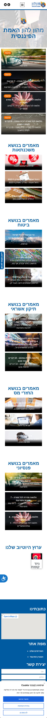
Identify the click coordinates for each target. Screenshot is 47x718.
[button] (22, 5)
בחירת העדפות (23, 706)
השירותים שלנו (36, 651)
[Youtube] (5, 4)
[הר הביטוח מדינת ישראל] (23, 239)
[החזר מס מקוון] (23, 422)
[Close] (44, 683)
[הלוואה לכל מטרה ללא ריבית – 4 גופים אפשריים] (23, 102)
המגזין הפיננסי (36, 657)
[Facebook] (8, 4)
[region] (23, 699)
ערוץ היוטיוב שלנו (23, 547)
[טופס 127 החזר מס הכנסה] (23, 405)
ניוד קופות (35, 565)
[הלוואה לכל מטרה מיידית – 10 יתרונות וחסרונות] (23, 59)
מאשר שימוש (23, 699)
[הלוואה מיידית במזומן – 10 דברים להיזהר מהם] (23, 362)
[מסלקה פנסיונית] (23, 258)
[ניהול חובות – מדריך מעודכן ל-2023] (23, 179)
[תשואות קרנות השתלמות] (23, 278)
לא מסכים (23, 712)
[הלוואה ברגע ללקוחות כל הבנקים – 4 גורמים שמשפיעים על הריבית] (23, 342)
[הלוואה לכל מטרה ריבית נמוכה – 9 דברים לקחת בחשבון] (23, 123)
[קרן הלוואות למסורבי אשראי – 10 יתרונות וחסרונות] (23, 323)
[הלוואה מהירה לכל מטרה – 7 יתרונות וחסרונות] (23, 80)
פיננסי (7, 53)
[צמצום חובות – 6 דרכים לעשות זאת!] (23, 162)
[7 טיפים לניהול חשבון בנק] (23, 195)
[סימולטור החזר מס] (23, 438)
